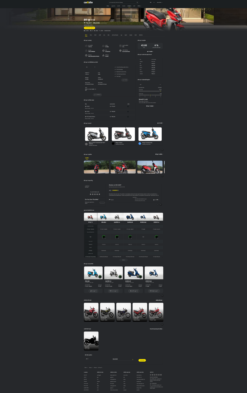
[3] (150, 96)
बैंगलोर (141, 65)
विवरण (86, 35)
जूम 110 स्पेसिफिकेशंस (97, 94)
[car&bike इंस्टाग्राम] (154, 375)
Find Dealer (142, 360)
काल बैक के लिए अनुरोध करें (89, 27)
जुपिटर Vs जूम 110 (93, 291)
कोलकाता (141, 71)
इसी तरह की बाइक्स (115, 35)
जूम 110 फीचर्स (125, 79)
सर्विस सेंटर (141, 35)
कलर (104, 35)
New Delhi (159, 2)
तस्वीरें (100, 35)
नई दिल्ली (141, 61)
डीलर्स (136, 35)
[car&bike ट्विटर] (152, 375)
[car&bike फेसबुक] (157, 375)
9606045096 (154, 383)
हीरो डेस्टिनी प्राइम (143, 222)
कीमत (108, 35)
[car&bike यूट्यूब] (150, 375)
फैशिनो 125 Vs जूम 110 (114, 291)
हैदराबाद (141, 67)
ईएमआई (131, 35)
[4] (155, 96)
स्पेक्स (91, 35)
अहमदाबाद (141, 73)
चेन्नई (140, 69)
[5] (160, 96)
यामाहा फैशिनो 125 (117, 222)
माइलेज (126, 35)
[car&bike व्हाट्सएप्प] (161, 375)
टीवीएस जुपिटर (103, 222)
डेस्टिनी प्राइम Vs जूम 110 (154, 291)
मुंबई (140, 63)
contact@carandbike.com (156, 385)
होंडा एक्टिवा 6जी (130, 222)
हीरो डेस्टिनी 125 (156, 222)
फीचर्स (95, 35)
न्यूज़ (121, 35)
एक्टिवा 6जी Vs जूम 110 (134, 291)
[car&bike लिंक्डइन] (159, 375)
